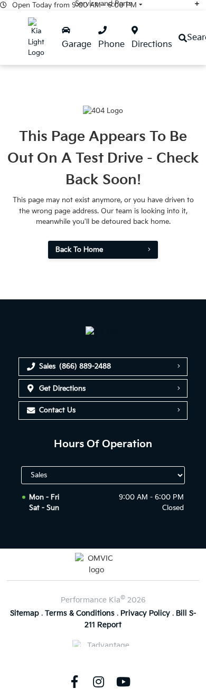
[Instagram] (99, 682)
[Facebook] (74, 682)
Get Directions (62, 388)
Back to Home (79, 250)
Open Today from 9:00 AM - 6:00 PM (74, 5)
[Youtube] (123, 682)
